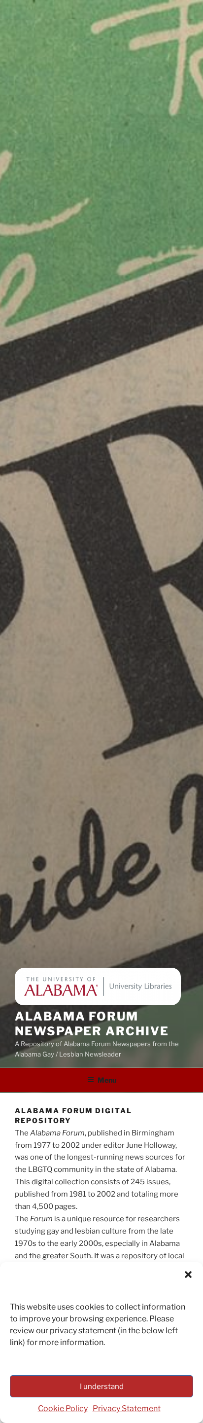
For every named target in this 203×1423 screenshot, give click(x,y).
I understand (102, 1386)
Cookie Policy (63, 1408)
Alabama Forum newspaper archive (92, 1023)
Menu (107, 1080)
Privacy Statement (127, 1408)
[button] (188, 1274)
